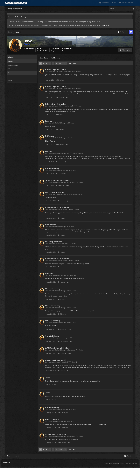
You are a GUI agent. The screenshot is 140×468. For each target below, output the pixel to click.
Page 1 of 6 (72, 63)
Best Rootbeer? (50, 225)
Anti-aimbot (49, 151)
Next (60, 63)
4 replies (60, 162)
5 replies (61, 129)
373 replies (62, 299)
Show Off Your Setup (52, 289)
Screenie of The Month (75, 182)
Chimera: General (73, 209)
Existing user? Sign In (14, 8)
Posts (10, 80)
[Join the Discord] (131, 32)
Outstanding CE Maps (108, 3)
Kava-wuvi (49, 121)
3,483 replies (61, 174)
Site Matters (72, 138)
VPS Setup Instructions (53, 242)
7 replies (62, 218)
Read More (105, 25)
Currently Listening (52, 169)
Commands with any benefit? (55, 360)
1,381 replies (64, 427)
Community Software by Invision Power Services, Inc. (121, 463)
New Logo (48, 273)
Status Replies (13, 69)
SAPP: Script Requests (75, 153)
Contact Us (6, 463)
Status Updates (13, 65)
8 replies (62, 252)
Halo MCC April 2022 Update (55, 70)
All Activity (11, 57)
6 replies (61, 144)
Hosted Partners (126, 3)
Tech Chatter (72, 291)
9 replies (61, 80)
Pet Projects (49, 136)
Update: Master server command (57, 208)
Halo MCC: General (75, 71)
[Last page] (65, 63)
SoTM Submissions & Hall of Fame (57, 180)
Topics (10, 77)
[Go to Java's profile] (41, 71)
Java (47, 378)
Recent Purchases (52, 419)
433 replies (60, 185)
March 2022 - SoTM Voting (54, 192)
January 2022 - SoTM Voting (55, 434)
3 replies (62, 235)
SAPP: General (71, 243)
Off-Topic (71, 123)
